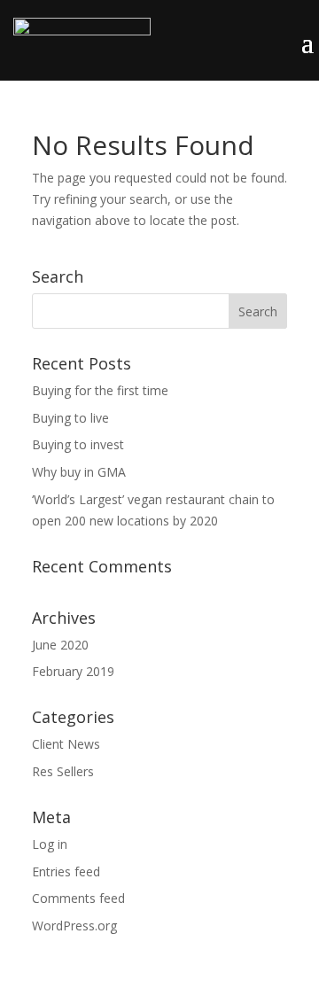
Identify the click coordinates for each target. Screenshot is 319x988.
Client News (66, 743)
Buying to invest (78, 444)
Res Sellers (63, 771)
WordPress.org (74, 925)
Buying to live (70, 417)
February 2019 (73, 671)
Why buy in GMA (79, 471)
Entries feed (66, 871)
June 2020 (60, 644)
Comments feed (78, 898)
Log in (49, 844)
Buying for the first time (100, 390)
